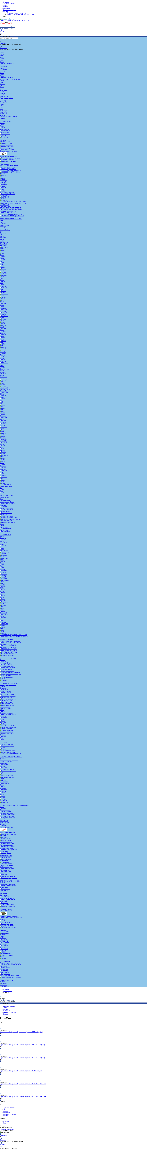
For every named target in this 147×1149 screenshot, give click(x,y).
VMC (1, 252)
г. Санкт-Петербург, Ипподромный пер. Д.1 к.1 (15, 20)
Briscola (2, 413)
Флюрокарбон (4, 129)
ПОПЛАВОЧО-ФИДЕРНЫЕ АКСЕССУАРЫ (13, 201)
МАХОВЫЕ (3, 944)
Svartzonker (3, 391)
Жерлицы (3, 505)
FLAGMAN (3, 244)
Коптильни (3, 800)
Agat (1, 261)
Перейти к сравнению (7, 1000)
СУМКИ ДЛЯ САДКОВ (7, 63)
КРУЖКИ (3, 183)
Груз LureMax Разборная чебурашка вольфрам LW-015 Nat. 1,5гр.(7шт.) (22, 1045)
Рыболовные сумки (6, 867)
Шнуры (2, 123)
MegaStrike (3, 112)
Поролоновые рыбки (6, 845)
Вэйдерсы (3, 688)
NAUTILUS (3, 556)
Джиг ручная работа (6, 98)
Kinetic (2, 594)
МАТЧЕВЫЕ (4, 941)
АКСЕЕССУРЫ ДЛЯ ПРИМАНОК (10, 170)
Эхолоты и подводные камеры (9, 975)
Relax (2, 76)
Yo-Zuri (2, 239)
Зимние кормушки (5, 500)
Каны (1, 499)
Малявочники (4, 887)
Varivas (2, 541)
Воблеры (3, 835)
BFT (1, 228)
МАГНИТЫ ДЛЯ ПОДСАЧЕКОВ (10, 79)
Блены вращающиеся (7, 827)
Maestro (2, 372)
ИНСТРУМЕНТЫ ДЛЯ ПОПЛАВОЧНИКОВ (13, 635)
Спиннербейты (5, 851)
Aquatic (2, 536)
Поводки (2, 747)
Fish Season (4, 96)
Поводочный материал (7, 750)
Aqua (1, 222)
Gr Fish (2, 295)
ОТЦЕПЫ (3, 198)
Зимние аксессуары (6, 508)
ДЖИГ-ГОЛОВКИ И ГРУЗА (8, 116)
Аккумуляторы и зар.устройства (10, 963)
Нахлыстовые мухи (6, 842)
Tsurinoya (3, 227)
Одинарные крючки (6, 669)
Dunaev (2, 367)
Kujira (2, 248)
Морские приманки (6, 839)
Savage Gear (4, 550)
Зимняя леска (4, 132)
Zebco (2, 220)
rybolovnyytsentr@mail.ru (7, 1129)
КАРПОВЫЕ (4, 935)
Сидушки (3, 788)
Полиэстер (3, 135)
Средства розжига (6, 761)
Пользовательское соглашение (16, 13)
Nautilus (2, 450)
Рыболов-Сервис (5, 484)
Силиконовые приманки (7, 848)
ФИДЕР (2, 956)
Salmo (2, 59)
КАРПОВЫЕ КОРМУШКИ (8, 644)
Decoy (2, 105)
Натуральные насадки (7, 816)
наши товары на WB (6, 28)
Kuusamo (3, 237)
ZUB (1, 107)
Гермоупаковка (5, 857)
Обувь (2, 710)
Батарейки (3, 763)
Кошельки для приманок (7, 876)
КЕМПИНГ (3, 758)
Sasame (2, 333)
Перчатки (3, 716)
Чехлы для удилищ (6, 922)
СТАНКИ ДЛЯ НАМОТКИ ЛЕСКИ (10, 208)
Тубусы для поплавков (7, 925)
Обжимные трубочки (6, 744)
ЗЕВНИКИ (3, 180)
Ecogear (2, 93)
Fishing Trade (4, 388)
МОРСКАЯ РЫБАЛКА (7, 192)
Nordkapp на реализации (8, 685)
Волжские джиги (5, 369)
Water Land (3, 361)
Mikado (2, 317)
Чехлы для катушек (6, 910)
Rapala (2, 327)
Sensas (2, 459)
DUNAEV (3, 223)
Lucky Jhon (3, 553)
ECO (1, 283)
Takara (2, 370)
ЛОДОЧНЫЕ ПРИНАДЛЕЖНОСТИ (11, 214)
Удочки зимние (4, 527)
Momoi (2, 80)
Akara (2, 55)
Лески (2, 126)
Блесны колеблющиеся (7, 832)
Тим (1, 488)
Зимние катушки (5, 141)
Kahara (2, 302)
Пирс (1, 478)
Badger (2, 68)
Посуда (2, 778)
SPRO (2, 342)
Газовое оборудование (7, 769)
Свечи (2, 785)
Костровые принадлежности (9, 760)
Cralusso (2, 425)
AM (1, 400)
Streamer (3, 466)
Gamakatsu (3, 292)
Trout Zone (3, 110)
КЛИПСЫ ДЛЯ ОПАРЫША (8, 650)
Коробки (2, 981)
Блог (4, 1123)
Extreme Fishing (5, 230)
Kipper (2, 305)
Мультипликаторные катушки (9, 156)
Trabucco (3, 355)
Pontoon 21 (3, 323)
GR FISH (3, 74)
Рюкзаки (2, 873)
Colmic (2, 62)
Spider (2, 463)
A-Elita (2, 258)
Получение (6, 8)
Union (2, 358)
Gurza (2, 241)
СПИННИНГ (4, 950)
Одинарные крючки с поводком (10, 672)
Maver (2, 444)
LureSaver (3, 314)
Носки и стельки (5, 707)
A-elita (2, 54)
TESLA (2, 544)
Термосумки (4, 860)
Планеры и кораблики (7, 904)
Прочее (5, 11)
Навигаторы (4, 969)
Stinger (2, 82)
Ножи (1, 772)
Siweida (2, 84)
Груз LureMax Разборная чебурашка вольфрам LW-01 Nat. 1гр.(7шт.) (21, 1032)
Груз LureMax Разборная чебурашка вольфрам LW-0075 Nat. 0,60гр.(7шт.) (23, 1096)
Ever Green (3, 286)
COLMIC (2, 569)
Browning (3, 416)
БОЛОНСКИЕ (4, 931)
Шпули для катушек (6, 148)
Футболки (3, 735)
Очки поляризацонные (7, 713)
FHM (1, 738)
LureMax (2, 115)
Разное (2, 481)
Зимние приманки (5, 514)
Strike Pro (3, 352)
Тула (1, 491)
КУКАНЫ (3, 186)
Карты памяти (4, 966)
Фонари (2, 797)
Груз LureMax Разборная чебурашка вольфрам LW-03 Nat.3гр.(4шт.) (21, 1071)
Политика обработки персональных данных (20, 14)
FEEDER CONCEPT (6, 77)
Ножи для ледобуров (6, 520)
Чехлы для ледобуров (7, 502)
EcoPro (2, 431)
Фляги (2, 794)
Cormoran (3, 233)
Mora (1, 606)
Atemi (1, 406)
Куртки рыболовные (6, 703)
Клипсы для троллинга (7, 898)
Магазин (6, 1121)
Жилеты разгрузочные (7, 694)
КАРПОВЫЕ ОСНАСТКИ (8, 647)
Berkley (2, 267)
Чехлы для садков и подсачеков (10, 916)
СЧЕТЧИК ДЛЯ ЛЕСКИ (7, 167)
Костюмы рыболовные (7, 697)
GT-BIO (2, 298)
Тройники (3, 678)
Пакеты (2, 686)
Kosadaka (3, 308)
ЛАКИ (2, 189)
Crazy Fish (3, 102)
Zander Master (4, 225)
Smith (1, 628)
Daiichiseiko (3, 578)
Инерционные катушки (7, 159)
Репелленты (4, 782)
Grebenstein (3, 377)
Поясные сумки (5, 870)
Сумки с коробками (6, 864)
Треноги (2, 882)
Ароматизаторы (5, 810)
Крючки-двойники (5, 663)
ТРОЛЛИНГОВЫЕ (5, 953)
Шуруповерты (4, 497)
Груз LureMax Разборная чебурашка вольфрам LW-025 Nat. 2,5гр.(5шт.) (22, 1058)
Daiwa (2, 277)
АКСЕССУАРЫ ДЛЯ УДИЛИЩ (9, 165)
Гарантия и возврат (9, 10)
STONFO (3, 348)
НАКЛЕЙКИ (3, 195)
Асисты (2, 660)
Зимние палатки (5, 511)
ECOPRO (3, 71)
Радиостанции (4, 972)
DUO (1, 99)
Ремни (2, 719)
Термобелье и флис (6, 728)
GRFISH (2, 60)
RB (1, 234)
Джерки (2, 824)
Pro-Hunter (3, 245)
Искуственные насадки (7, 813)
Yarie (1, 109)
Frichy (2, 588)
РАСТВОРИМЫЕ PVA (7, 653)
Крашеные (3, 113)
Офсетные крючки (5, 675)
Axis (1, 264)
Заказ (5, 5)
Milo (1, 57)
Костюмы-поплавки (6, 700)
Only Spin (3, 378)
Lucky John (3, 69)
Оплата (5, 6)
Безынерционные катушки (8, 151)
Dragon (2, 91)
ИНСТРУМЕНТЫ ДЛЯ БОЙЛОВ (10, 641)
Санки (2, 524)
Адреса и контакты (9, 3)
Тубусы (2, 919)
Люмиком (3, 475)
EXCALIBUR (4, 373)
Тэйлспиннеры (4, 822)
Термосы (3, 791)
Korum (2, 597)
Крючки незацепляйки (7, 666)
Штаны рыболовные (6, 732)
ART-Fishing (4, 242)
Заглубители (4, 895)
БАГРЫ (2, 173)
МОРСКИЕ (3, 947)
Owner (2, 320)
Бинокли (2, 766)
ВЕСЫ (2, 176)
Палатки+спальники (6, 775)
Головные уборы (5, 691)
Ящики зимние (4, 530)
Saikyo (2, 330)
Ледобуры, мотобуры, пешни (9, 517)
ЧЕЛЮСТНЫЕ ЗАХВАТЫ (8, 211)
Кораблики (3, 901)
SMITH (2, 94)
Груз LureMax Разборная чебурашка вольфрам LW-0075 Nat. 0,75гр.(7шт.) (23, 1084)
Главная (6, 2)
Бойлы (2, 807)
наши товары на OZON (7, 27)
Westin (2, 73)
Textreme (3, 384)
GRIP (1, 381)
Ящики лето (3, 985)
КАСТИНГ (3, 938)
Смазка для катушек (6, 145)
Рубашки (3, 722)
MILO (1, 231)
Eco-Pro (2, 585)
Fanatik (2, 289)
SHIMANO (3, 622)
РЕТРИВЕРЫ (4, 205)
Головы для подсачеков (7, 884)
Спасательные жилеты (7, 725)
